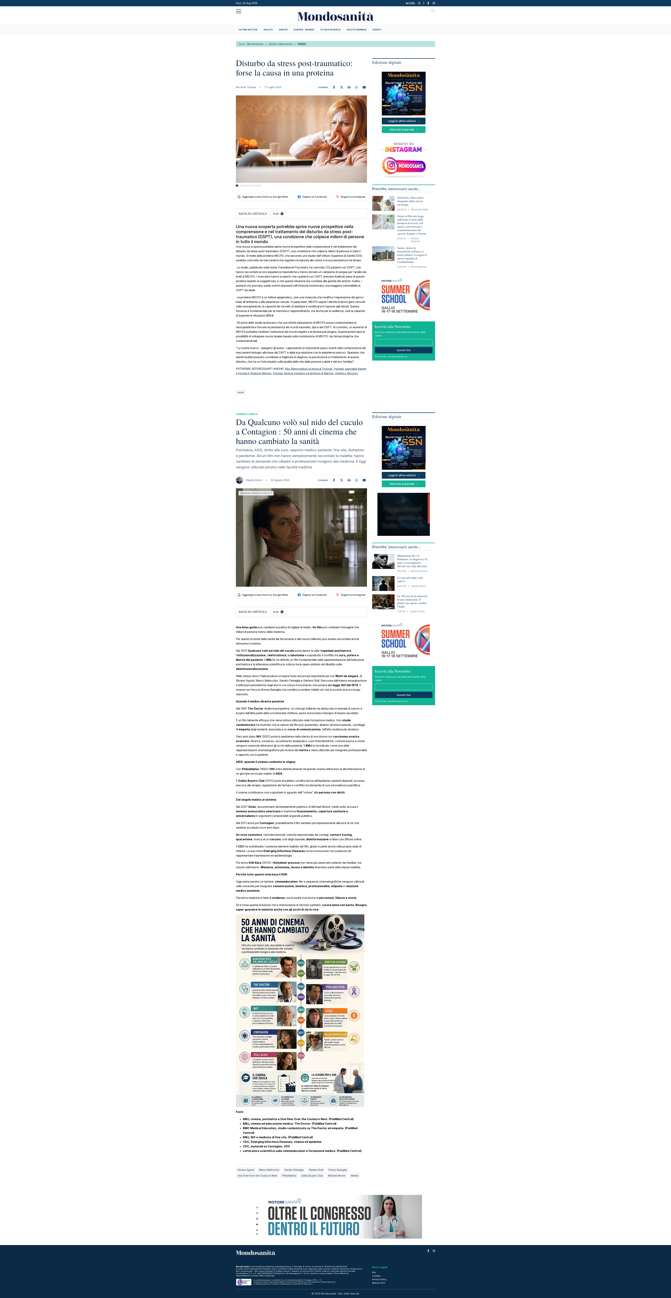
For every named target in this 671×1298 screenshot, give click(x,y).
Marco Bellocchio (269, 1169)
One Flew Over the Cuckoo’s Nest (257, 1175)
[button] (413, 4)
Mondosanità (255, 43)
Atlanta (354, 1175)
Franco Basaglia (338, 1169)
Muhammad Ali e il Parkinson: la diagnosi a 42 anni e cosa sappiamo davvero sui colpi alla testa (412, 561)
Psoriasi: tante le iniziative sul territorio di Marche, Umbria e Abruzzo (315, 373)
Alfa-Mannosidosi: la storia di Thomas (308, 369)
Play (276, 213)
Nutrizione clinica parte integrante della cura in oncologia (410, 201)
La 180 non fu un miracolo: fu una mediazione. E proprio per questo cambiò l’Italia (412, 601)
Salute (302, 43)
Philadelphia (289, 1175)
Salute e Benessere (281, 43)
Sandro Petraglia (294, 1169)
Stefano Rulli (316, 1169)
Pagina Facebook (426, 3)
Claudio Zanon (254, 480)
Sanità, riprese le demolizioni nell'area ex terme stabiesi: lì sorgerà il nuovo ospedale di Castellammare (412, 255)
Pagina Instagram (432, 3)
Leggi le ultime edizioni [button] (402, 121)
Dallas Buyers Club (312, 1175)
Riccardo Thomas (246, 87)
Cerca (433, 11)
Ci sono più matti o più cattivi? (410, 579)
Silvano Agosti (246, 1169)
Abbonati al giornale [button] (401, 129)
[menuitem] (248, 29)
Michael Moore (336, 1175)
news (241, 392)
